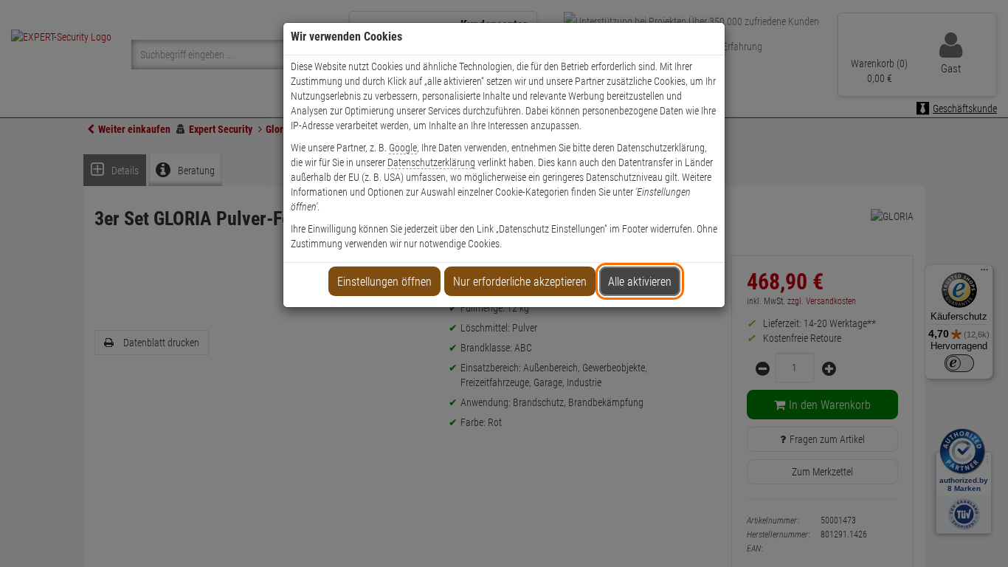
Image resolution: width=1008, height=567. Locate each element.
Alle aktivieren (640, 282)
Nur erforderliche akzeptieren (520, 282)
